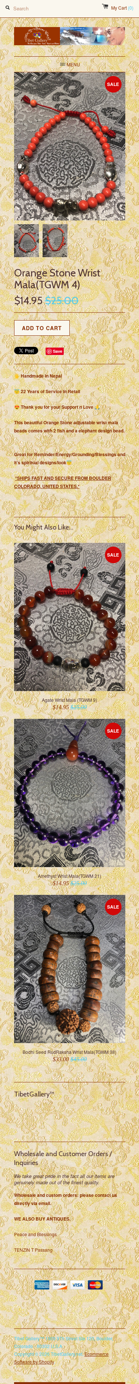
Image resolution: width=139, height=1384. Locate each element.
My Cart (122, 7)
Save (57, 351)
